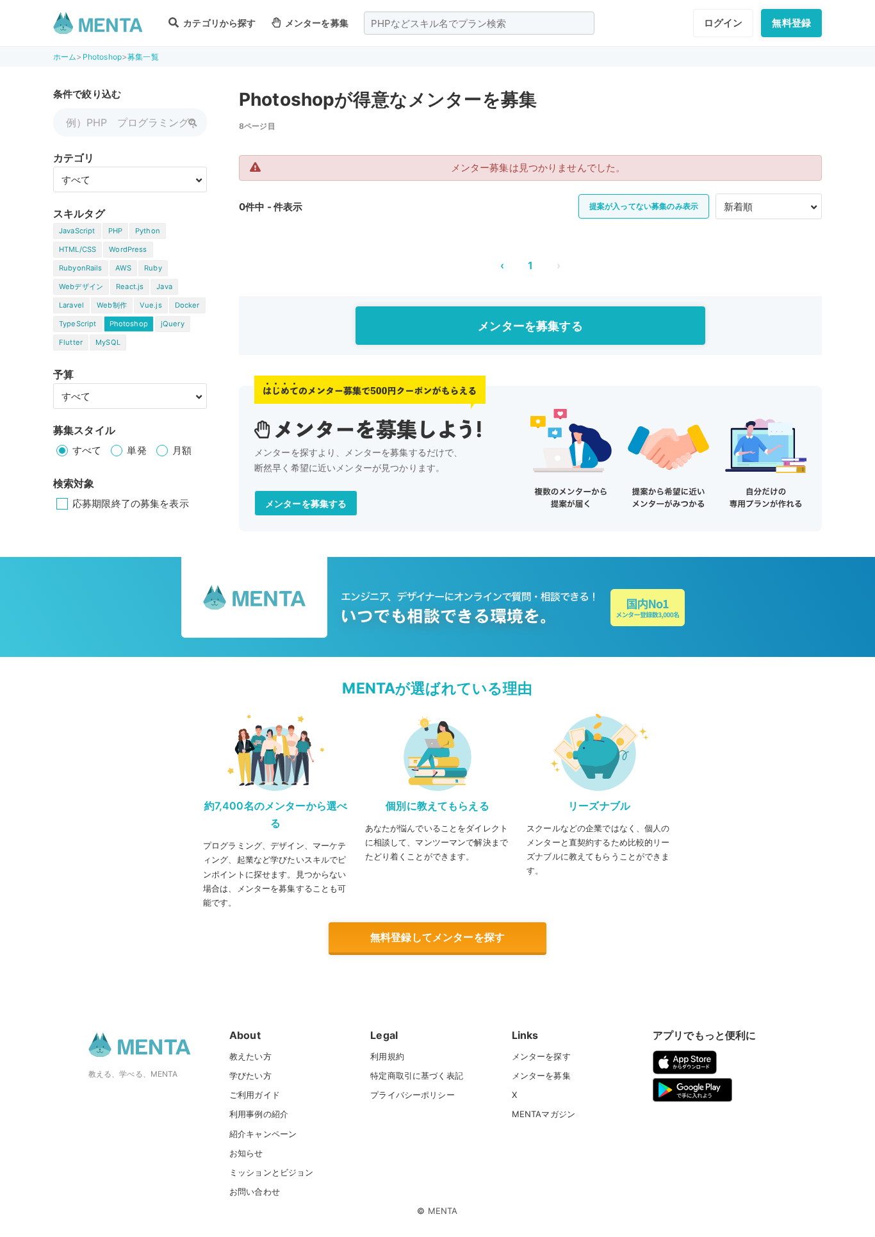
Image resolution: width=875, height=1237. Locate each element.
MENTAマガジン (543, 1114)
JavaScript (77, 230)
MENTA (443, 1211)
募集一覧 (143, 57)
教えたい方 (250, 1056)
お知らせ (246, 1153)
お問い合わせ (254, 1191)
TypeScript (78, 323)
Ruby (153, 267)
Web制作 (112, 305)
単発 (136, 450)
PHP (115, 230)
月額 (182, 450)
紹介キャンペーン (263, 1134)
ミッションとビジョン (271, 1172)
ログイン (723, 23)
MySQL (107, 342)
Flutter (71, 342)
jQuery (172, 323)
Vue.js (151, 305)
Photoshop (102, 57)
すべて (86, 450)
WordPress (128, 249)
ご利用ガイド (254, 1095)
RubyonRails (80, 267)
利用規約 (387, 1056)
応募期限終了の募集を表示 (130, 503)
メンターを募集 (315, 22)
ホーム (64, 57)
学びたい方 (250, 1075)
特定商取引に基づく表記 (416, 1075)
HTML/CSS (77, 249)
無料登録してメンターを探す (437, 937)
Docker (187, 305)
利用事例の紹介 (258, 1114)
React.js (129, 286)
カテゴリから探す (218, 22)
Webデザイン (81, 286)
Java (164, 286)
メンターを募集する (530, 326)
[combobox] (479, 23)
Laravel (71, 305)
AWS (123, 267)
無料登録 (791, 23)
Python (147, 230)
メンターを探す (541, 1056)
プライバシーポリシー (412, 1095)
